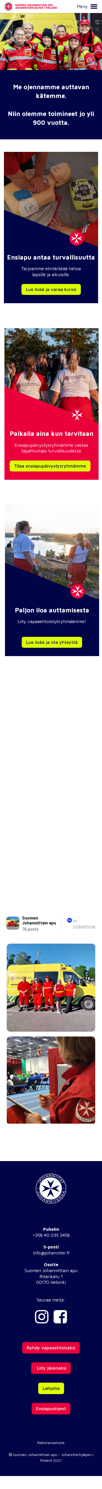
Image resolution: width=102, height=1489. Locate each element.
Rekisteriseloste (51, 1442)
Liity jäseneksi (51, 1368)
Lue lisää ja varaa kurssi (51, 289)
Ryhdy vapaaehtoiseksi (51, 1347)
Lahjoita (51, 1388)
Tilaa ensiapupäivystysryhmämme (50, 466)
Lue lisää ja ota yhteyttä (52, 642)
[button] (94, 6)
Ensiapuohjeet (51, 1408)
